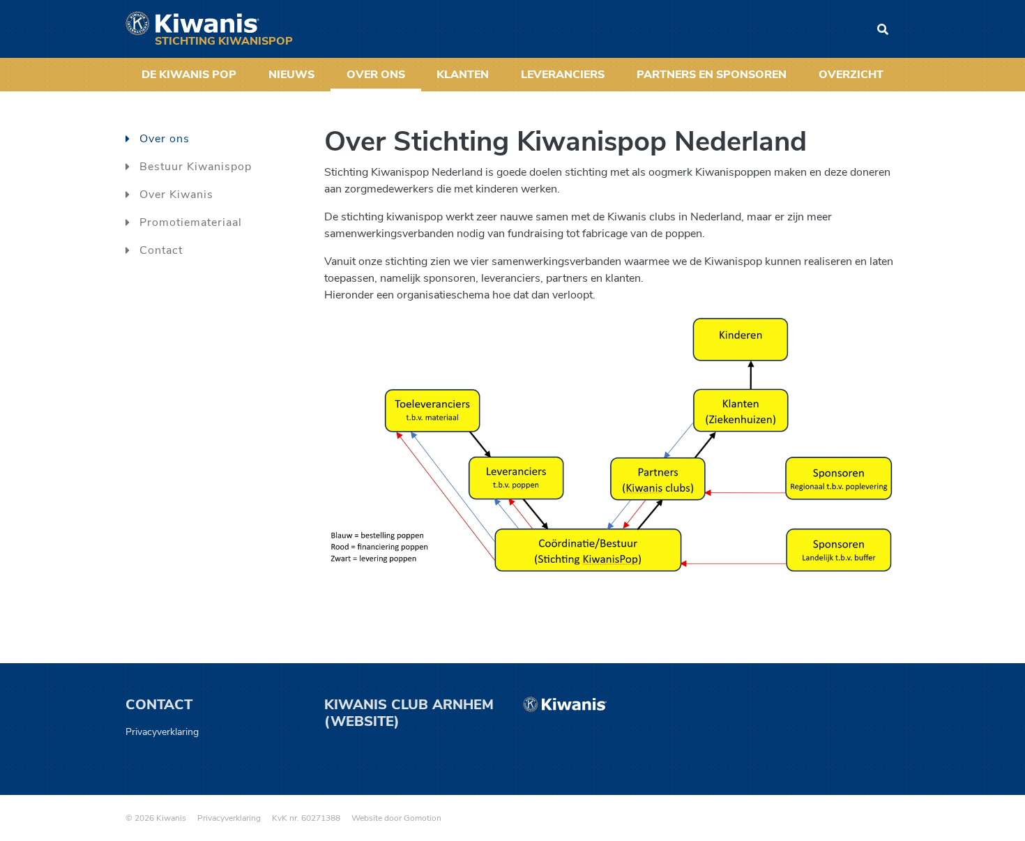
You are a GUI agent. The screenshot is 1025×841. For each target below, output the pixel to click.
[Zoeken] (882, 29)
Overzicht (851, 74)
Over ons (376, 74)
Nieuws (291, 74)
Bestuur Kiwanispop (195, 166)
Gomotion (422, 818)
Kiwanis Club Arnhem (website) (409, 713)
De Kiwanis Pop (189, 74)
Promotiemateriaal (190, 222)
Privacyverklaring (162, 731)
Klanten (462, 74)
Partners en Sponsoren (712, 74)
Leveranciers (563, 74)
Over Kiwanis (176, 194)
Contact (161, 250)
